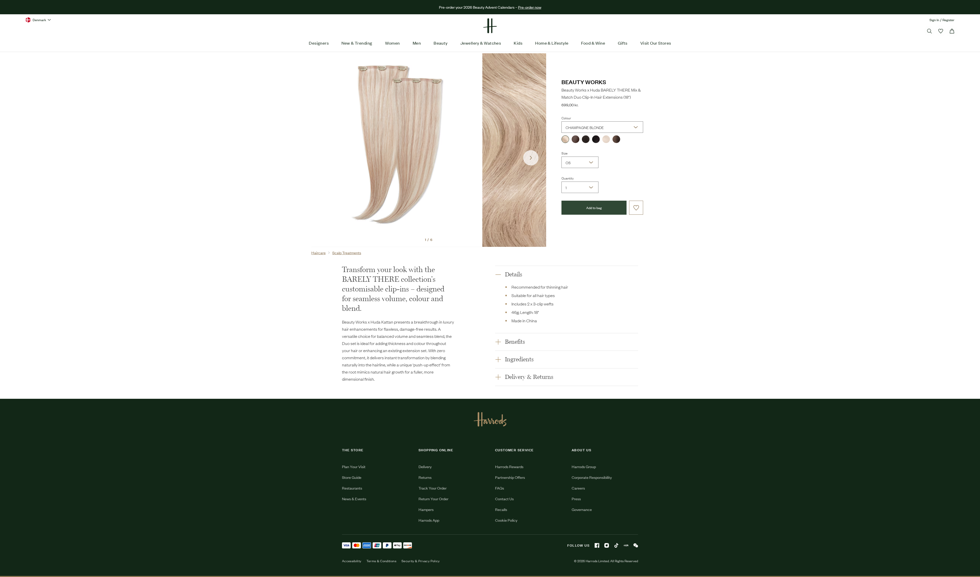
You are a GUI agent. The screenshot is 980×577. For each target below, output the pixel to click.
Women (392, 43)
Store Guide (351, 477)
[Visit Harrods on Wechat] (635, 545)
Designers (319, 43)
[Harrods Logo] (490, 419)
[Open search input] (929, 31)
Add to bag (594, 207)
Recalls (501, 509)
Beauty (441, 43)
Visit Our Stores (655, 43)
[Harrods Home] (490, 25)
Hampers (426, 509)
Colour (566, 118)
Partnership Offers (510, 477)
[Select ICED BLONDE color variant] (606, 139)
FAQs (499, 488)
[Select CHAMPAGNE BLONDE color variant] (565, 139)
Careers (578, 488)
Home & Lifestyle (551, 43)
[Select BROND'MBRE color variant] (616, 139)
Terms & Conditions (381, 561)
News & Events (354, 498)
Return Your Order (433, 498)
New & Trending (356, 43)
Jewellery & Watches (480, 43)
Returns (425, 477)
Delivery (425, 466)
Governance (582, 509)
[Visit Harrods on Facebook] (597, 545)
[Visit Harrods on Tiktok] (616, 545)
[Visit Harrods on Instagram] (606, 545)
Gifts (622, 43)
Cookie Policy (506, 520)
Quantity (567, 178)
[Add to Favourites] (636, 208)
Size (564, 153)
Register (948, 19)
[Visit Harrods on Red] (626, 545)
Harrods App (429, 520)
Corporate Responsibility (592, 477)
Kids (518, 43)
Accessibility (351, 561)
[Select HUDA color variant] (575, 139)
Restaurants (352, 488)
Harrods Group (584, 466)
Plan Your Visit (353, 466)
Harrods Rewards (509, 466)
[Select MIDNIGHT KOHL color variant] (596, 139)
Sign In (934, 19)
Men (417, 43)
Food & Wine (593, 43)
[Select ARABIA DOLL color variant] (586, 139)
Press (576, 498)
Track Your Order (433, 488)
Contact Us (504, 498)
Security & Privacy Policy (420, 561)
